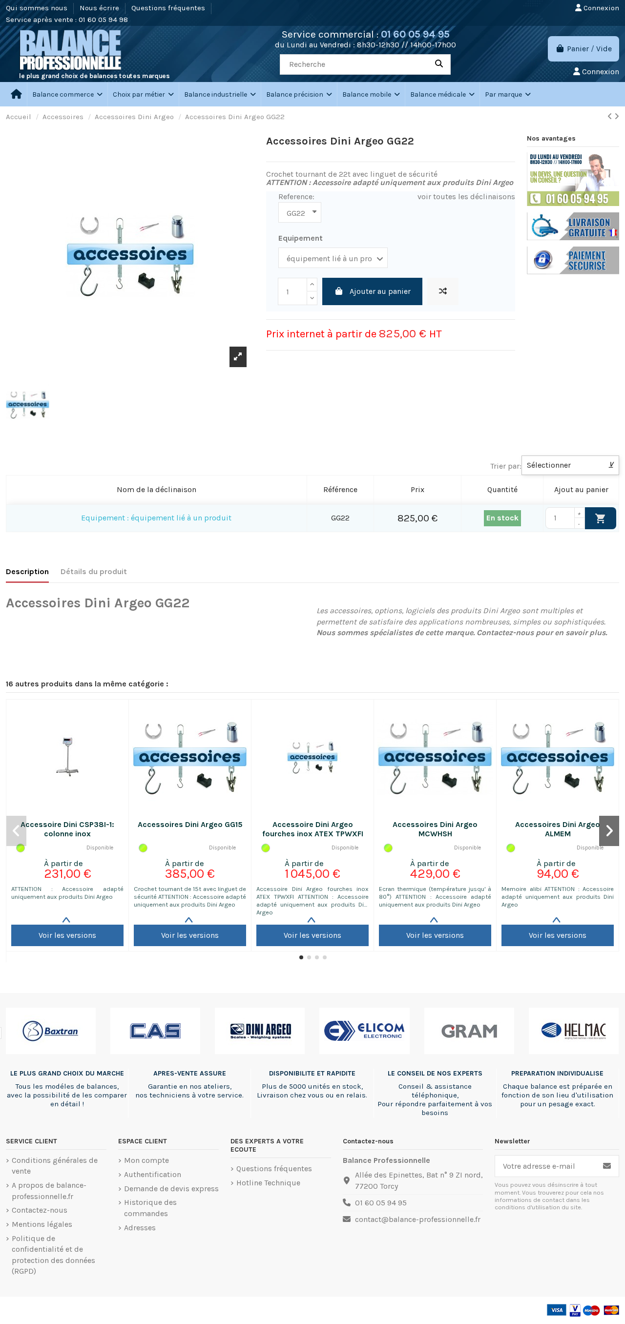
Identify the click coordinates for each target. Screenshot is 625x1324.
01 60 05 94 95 (415, 34)
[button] (143, 94)
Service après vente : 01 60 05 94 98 (67, 19)
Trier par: (505, 466)
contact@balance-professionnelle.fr (417, 1219)
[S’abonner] (607, 1166)
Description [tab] (27, 571)
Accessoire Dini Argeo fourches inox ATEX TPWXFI (312, 829)
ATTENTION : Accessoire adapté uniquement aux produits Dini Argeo (67, 892)
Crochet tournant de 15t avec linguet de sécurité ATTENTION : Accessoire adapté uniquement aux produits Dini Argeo (190, 896)
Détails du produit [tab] (94, 571)
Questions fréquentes (169, 7)
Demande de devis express (171, 1188)
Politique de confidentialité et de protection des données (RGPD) (53, 1255)
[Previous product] (610, 116)
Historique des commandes (150, 1208)
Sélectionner (570, 465)
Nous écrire (100, 7)
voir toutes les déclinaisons (466, 196)
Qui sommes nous (37, 7)
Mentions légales (42, 1224)
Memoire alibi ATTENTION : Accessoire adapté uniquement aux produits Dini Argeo (557, 896)
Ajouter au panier (380, 291)
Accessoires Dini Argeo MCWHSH (435, 829)
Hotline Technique (268, 1182)
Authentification (152, 1174)
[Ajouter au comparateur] (442, 291)
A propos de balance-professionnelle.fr (49, 1190)
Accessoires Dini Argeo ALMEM (557, 829)
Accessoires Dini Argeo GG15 (190, 824)
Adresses (140, 1227)
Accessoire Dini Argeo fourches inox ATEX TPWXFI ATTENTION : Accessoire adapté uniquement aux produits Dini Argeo (312, 900)
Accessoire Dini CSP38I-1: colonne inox (67, 829)
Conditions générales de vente (55, 1166)
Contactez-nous (39, 1210)
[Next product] (616, 116)
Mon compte (146, 1160)
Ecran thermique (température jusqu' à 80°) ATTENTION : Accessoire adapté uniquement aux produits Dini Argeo (435, 896)
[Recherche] (439, 64)
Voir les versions (67, 935)
